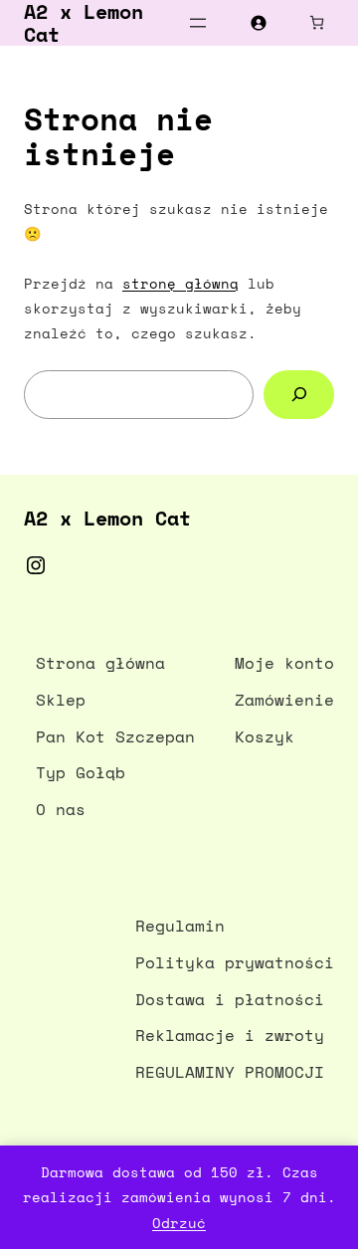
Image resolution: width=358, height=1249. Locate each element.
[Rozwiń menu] (198, 23)
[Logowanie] (258, 22)
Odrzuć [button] (179, 1222)
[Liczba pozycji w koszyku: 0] (316, 22)
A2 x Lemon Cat (107, 518)
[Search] (299, 394)
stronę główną (180, 283)
